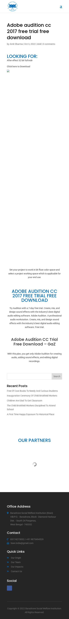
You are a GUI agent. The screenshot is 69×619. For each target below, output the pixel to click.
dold (39, 44)
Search (56, 376)
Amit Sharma (16, 44)
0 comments (49, 44)
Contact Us (16, 571)
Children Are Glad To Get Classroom (24, 400)
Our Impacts (17, 566)
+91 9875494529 (34, 539)
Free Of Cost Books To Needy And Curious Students (32, 391)
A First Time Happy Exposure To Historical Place (30, 414)
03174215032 (17, 539)
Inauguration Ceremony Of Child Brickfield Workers (32, 395)
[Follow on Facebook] (9, 588)
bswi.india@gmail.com (22, 543)
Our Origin (16, 558)
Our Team (16, 562)
